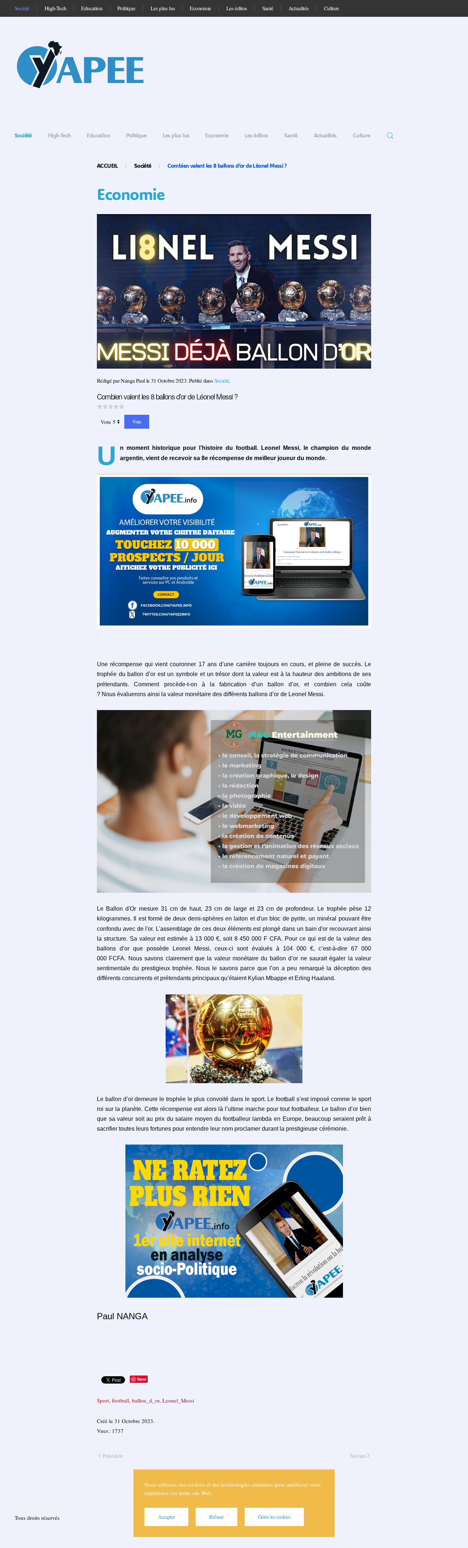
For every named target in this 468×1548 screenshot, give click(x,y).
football (120, 1400)
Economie (200, 8)
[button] (390, 135)
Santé (267, 8)
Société (22, 8)
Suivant (358, 1455)
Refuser (216, 1516)
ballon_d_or (145, 1400)
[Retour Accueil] (88, 67)
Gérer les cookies (274, 1516)
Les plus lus (163, 8)
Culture (331, 8)
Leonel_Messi (178, 1400)
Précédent (112, 1455)
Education (91, 8)
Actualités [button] (298, 8)
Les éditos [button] (236, 8)
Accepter (166, 1516)
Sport (103, 1400)
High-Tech (56, 8)
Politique (126, 8)
